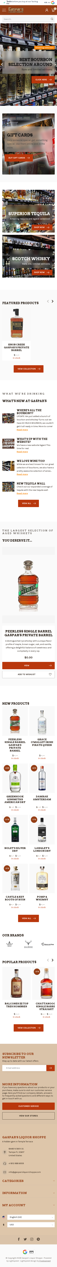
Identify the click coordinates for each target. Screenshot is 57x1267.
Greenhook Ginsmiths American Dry (15, 799)
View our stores (28, 1115)
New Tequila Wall (31, 483)
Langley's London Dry (42, 849)
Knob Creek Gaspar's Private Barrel (16, 347)
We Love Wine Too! (31, 461)
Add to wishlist (26, 674)
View (26, 665)
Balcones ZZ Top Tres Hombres (16, 1005)
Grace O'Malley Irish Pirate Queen (42, 742)
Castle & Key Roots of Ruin (15, 898)
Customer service (28, 1106)
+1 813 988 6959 (16, 1163)
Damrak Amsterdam (42, 798)
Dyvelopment (45, 1261)
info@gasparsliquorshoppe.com (25, 1172)
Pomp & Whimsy (42, 898)
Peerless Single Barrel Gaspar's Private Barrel (15, 745)
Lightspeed (14, 1261)
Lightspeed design (28, 1261)
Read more (22, 429)
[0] (53, 10)
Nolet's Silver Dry (15, 849)
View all (26, 503)
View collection (27, 369)
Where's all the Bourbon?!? (29, 412)
